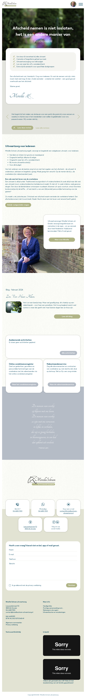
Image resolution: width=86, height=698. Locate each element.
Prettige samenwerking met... (53, 608)
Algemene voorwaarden (14, 623)
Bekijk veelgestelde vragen (18, 205)
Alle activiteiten (68, 353)
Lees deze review (24, 128)
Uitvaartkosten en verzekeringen (54, 612)
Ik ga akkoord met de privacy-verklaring (26, 585)
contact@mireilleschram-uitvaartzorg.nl (19, 612)
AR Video (65, 681)
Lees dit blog (67, 316)
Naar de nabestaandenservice (62, 384)
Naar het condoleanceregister (24, 384)
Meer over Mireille (62, 240)
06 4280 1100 (17, 511)
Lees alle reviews (42, 128)
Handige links (47, 606)
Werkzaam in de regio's (50, 610)
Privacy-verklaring (12, 625)
